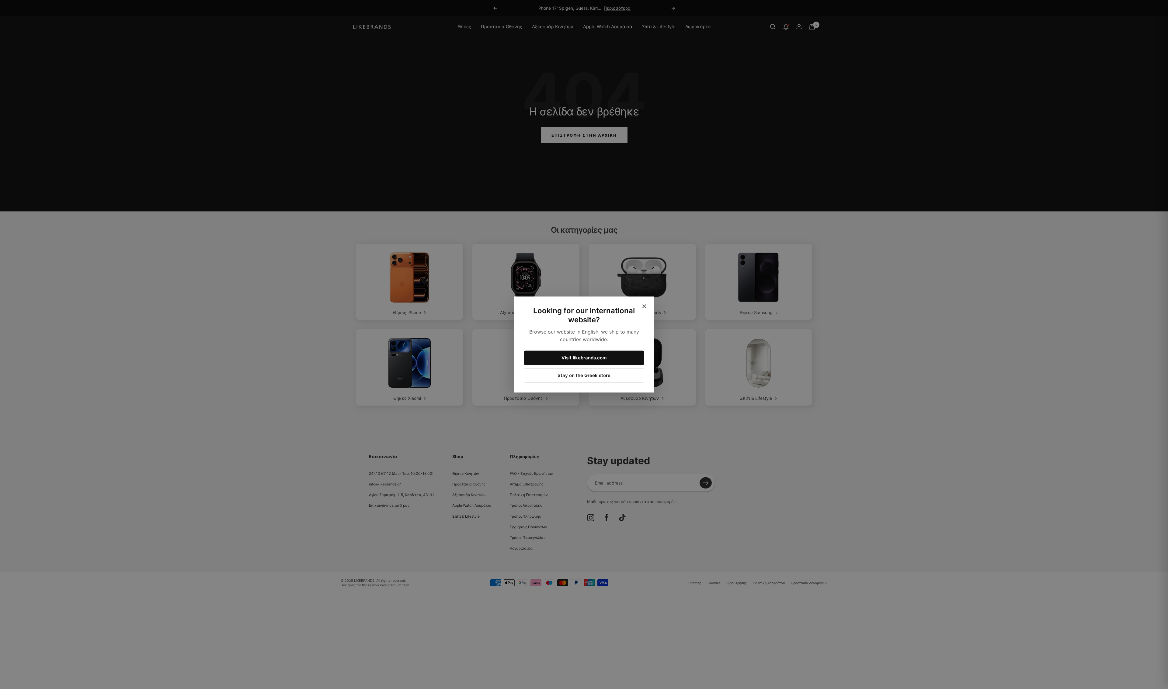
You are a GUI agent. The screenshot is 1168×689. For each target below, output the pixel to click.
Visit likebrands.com (584, 358)
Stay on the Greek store (584, 375)
